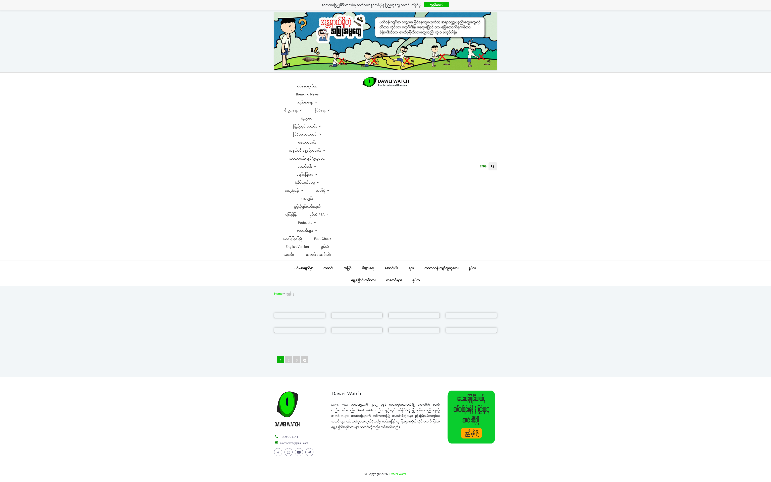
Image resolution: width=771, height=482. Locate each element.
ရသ (411, 268)
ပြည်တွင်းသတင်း (305, 125)
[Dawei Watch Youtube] (299, 452)
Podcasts (305, 222)
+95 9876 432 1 (289, 436)
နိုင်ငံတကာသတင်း (305, 133)
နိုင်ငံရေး (320, 109)
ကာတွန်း (307, 197)
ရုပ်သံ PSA (317, 214)
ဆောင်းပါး (305, 165)
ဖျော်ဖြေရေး (305, 173)
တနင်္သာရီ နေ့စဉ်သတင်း (305, 149)
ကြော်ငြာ (291, 214)
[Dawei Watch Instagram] (289, 452)
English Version (297, 246)
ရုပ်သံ (325, 246)
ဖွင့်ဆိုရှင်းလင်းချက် (307, 206)
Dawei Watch (398, 474)
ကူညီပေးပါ (436, 5)
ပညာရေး (307, 117)
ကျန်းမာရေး (305, 101)
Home (278, 294)
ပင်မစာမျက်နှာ (307, 85)
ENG (483, 166)
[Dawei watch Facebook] (279, 452)
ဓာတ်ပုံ (320, 189)
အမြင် (348, 268)
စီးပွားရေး (291, 109)
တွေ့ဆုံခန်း (292, 189)
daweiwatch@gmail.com (294, 443)
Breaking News (307, 93)
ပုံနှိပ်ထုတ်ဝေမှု (305, 181)
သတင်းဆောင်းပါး (318, 254)
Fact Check (322, 238)
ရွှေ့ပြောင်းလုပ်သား (363, 280)
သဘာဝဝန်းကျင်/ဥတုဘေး (307, 157)
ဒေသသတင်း (307, 141)
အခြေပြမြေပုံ (292, 238)
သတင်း (289, 254)
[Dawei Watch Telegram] (310, 452)
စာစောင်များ (305, 230)
